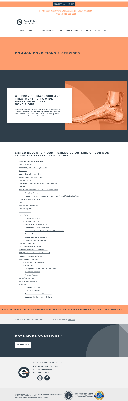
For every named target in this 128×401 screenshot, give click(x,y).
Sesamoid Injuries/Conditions (38, 297)
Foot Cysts (29, 265)
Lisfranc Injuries (32, 288)
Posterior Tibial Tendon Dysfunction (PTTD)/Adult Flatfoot (52, 196)
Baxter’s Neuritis (32, 221)
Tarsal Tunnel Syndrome (36, 224)
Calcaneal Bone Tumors (36, 237)
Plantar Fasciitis (32, 218)
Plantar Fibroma (32, 272)
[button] (71, 30)
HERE (71, 319)
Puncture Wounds (33, 291)
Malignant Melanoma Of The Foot (40, 269)
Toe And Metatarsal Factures (38, 294)
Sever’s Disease (32, 234)
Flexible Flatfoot (32, 193)
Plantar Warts (31, 275)
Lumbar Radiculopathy (35, 240)
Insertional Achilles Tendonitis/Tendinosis (44, 231)
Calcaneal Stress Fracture (37, 228)
